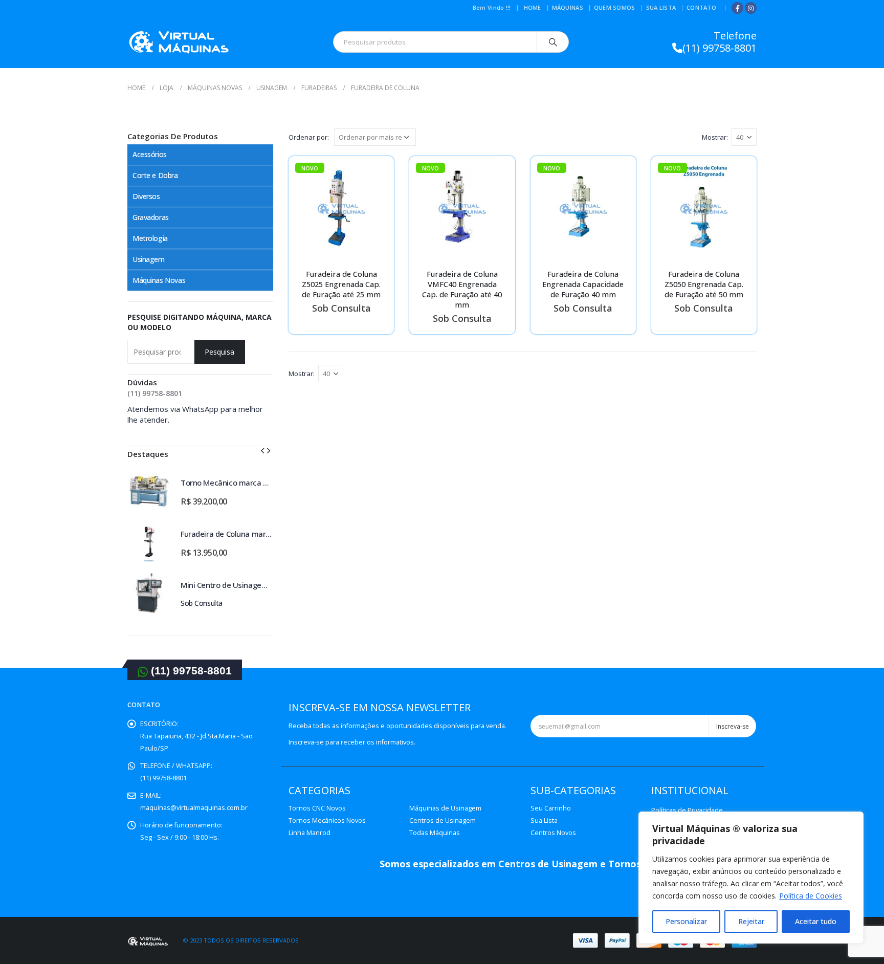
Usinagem (148, 259)
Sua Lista (661, 7)
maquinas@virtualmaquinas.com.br (194, 807)
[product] (148, 490)
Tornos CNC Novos (317, 808)
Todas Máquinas (434, 832)
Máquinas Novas (158, 280)
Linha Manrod (309, 832)
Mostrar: (715, 137)
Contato (701, 7)
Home (532, 7)
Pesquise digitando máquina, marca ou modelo (199, 322)
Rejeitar (751, 921)
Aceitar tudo (815, 921)
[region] (751, 878)
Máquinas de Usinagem (445, 808)
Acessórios (149, 154)
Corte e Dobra (155, 175)
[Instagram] (751, 8)
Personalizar (686, 921)
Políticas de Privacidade (687, 810)
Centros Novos (553, 832)
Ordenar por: (309, 137)
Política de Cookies (810, 896)
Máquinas (567, 7)
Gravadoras (150, 217)
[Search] (553, 42)
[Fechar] (853, 820)
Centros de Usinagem (442, 820)
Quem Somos (614, 7)
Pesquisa (219, 352)
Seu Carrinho (551, 808)
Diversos (146, 196)
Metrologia (150, 238)
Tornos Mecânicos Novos (327, 820)
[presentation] (262, 449)
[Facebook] (737, 8)
